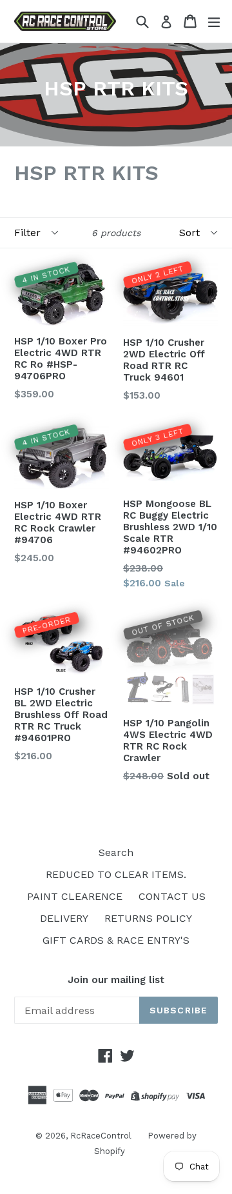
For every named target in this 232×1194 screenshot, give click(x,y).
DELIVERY (64, 918)
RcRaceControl (100, 1135)
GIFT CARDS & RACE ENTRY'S (116, 940)
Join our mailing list (116, 980)
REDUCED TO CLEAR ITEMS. (116, 874)
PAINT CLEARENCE (74, 896)
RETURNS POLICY (148, 918)
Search (116, 852)
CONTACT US (172, 896)
